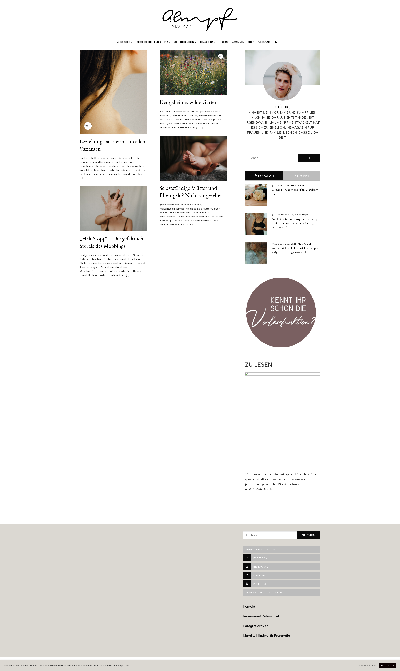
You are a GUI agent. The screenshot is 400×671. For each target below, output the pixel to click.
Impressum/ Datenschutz (262, 616)
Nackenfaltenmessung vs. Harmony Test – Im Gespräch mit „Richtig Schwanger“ (295, 223)
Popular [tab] (266, 176)
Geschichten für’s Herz (152, 42)
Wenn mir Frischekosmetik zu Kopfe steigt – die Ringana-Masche (295, 250)
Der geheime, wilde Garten (189, 102)
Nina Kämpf (297, 185)
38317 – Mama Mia (233, 42)
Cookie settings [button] (367, 665)
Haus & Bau (207, 42)
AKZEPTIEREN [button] (387, 665)
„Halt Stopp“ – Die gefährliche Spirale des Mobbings (113, 242)
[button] (276, 42)
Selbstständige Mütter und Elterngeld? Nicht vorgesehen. (192, 191)
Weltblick (123, 42)
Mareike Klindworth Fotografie (266, 635)
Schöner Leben (184, 42)
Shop (251, 42)
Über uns (264, 42)
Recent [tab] (303, 176)
